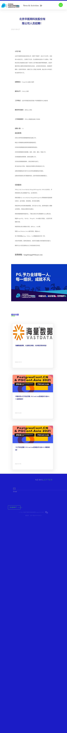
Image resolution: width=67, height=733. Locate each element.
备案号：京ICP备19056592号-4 (33, 515)
